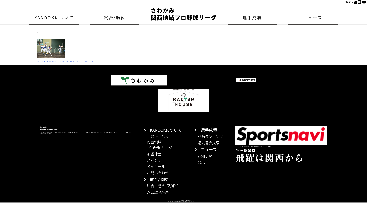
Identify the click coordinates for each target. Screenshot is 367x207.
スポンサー (156, 160)
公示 (201, 162)
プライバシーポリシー (180, 200)
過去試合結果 (158, 192)
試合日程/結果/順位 (163, 185)
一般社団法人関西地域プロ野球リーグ (159, 142)
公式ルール (156, 166)
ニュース (312, 17)
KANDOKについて (54, 17)
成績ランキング (210, 136)
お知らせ (205, 156)
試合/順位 (114, 17)
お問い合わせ (158, 172)
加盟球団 (154, 153)
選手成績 (252, 17)
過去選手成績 (208, 142)
